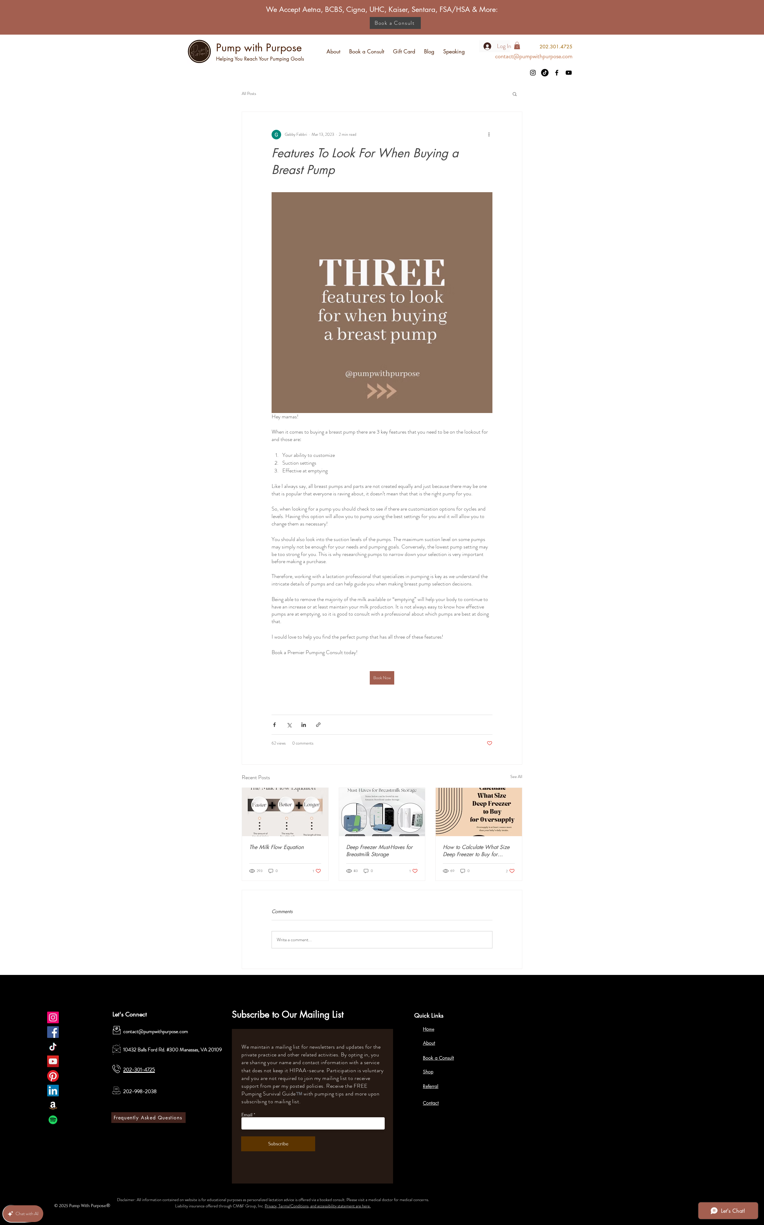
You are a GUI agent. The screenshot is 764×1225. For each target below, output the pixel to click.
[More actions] (488, 134)
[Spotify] (53, 1120)
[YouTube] (568, 72)
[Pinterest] (53, 1076)
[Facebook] (556, 72)
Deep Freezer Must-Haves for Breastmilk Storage (379, 850)
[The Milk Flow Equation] (285, 812)
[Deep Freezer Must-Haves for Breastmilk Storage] (382, 812)
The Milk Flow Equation (276, 846)
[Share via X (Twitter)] (289, 725)
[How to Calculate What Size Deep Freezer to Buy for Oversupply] (479, 812)
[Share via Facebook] (274, 725)
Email (246, 1114)
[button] (514, 93)
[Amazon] (53, 1105)
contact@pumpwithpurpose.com (155, 1031)
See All (516, 776)
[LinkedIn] (53, 1090)
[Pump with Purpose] (53, 1017)
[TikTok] (545, 72)
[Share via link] (318, 725)
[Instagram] (533, 72)
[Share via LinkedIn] (303, 725)
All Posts (249, 93)
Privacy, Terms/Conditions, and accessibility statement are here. (318, 1206)
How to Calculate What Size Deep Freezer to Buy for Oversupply (476, 850)
